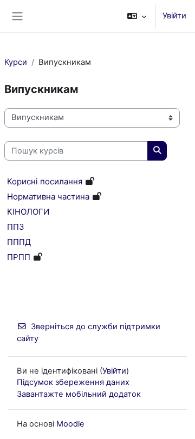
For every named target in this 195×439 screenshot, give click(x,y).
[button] (136, 16)
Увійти (174, 16)
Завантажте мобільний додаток (79, 394)
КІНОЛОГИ (28, 212)
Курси (15, 62)
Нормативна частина (48, 196)
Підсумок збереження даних (73, 382)
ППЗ (15, 227)
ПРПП (18, 257)
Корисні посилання (44, 181)
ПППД (19, 242)
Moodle (70, 424)
